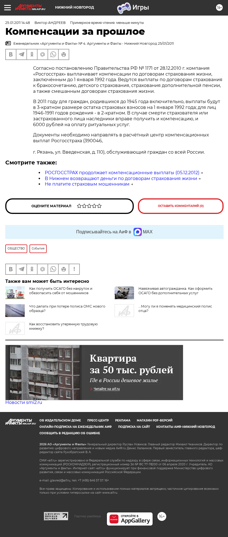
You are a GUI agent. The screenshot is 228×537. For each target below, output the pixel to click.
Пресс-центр (98, 420)
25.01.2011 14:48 (17, 23)
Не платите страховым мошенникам (87, 184)
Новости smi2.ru (23, 402)
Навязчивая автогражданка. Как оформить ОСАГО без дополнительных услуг (175, 290)
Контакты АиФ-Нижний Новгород (185, 427)
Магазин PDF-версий (154, 420)
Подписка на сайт (134, 427)
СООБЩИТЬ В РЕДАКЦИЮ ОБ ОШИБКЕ (69, 433)
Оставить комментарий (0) (181, 206)
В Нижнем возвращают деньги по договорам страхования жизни (121, 178)
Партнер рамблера (87, 516)
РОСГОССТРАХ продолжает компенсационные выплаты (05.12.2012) (122, 172)
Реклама (122, 420)
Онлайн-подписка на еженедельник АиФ (75, 427)
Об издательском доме (60, 420)
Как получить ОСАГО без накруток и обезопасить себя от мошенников (60, 290)
